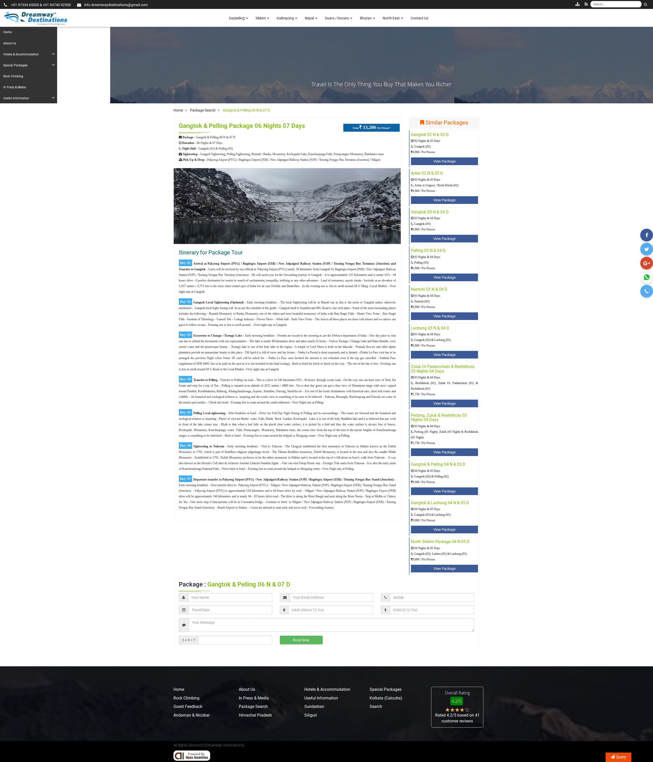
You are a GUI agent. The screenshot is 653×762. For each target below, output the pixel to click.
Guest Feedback (187, 706)
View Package (444, 161)
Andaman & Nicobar (191, 715)
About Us (9, 43)
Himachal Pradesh (255, 715)
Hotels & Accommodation (21, 54)
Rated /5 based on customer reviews (457, 718)
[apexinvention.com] (191, 756)
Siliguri (310, 715)
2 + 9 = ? (188, 640)
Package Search (253, 706)
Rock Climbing (13, 76)
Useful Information (16, 98)
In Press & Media (14, 87)
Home (7, 32)
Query (621, 757)
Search (376, 706)
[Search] (645, 4)
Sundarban (314, 706)
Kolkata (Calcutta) (386, 698)
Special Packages (15, 65)
